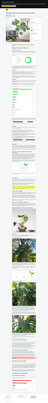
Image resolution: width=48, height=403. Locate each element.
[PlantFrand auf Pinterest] (35, 397)
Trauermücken (14, 382)
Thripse (13, 379)
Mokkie (26, 363)
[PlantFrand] (7, 9)
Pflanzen (31, 9)
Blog (41, 9)
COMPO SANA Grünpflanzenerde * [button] (18, 121)
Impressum (7, 398)
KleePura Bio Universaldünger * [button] (30, 139)
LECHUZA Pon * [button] (30, 121)
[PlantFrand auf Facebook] (32, 397)
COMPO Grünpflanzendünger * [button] (18, 139)
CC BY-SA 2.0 (29, 341)
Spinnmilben (14, 384)
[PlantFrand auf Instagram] (33, 397)
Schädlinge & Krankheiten (36, 9)
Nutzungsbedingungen (9, 397)
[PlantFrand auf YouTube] (34, 397)
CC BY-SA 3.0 (29, 363)
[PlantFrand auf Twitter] (31, 397)
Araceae (41, 17)
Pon (20, 83)
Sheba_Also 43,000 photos (24, 341)
